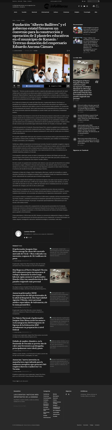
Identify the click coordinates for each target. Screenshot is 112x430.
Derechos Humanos (46, 404)
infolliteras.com (19, 425)
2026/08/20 (26, 284)
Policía (55, 400)
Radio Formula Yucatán (57, 402)
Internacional (45, 12)
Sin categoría (56, 410)
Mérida (55, 394)
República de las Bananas (56, 408)
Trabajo (25, 1)
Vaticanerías (56, 414)
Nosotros (15, 1)
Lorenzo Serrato (18, 50)
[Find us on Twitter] (81, 6)
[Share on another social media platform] (68, 86)
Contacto (29, 1)
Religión (77, 12)
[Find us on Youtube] (84, 6)
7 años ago (87, 34)
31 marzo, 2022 (28, 50)
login (17, 381)
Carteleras (46, 394)
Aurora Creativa (35, 425)
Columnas (66, 12)
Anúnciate (20, 1)
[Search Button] (99, 1)
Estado (23, 20)
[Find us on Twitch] (89, 6)
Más (96, 12)
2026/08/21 (26, 260)
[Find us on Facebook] (78, 6)
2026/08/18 (26, 371)
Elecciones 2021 (46, 410)
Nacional (34, 12)
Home (14, 20)
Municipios (56, 396)
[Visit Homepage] (56, 6)
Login (84, 1)
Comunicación (47, 398)
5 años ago (87, 52)
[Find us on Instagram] (87, 6)
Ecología (45, 407)
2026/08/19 (26, 332)
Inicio (15, 12)
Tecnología (87, 12)
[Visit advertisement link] (56, 18)
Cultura (56, 12)
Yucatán (24, 12)
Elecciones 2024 (46, 413)
